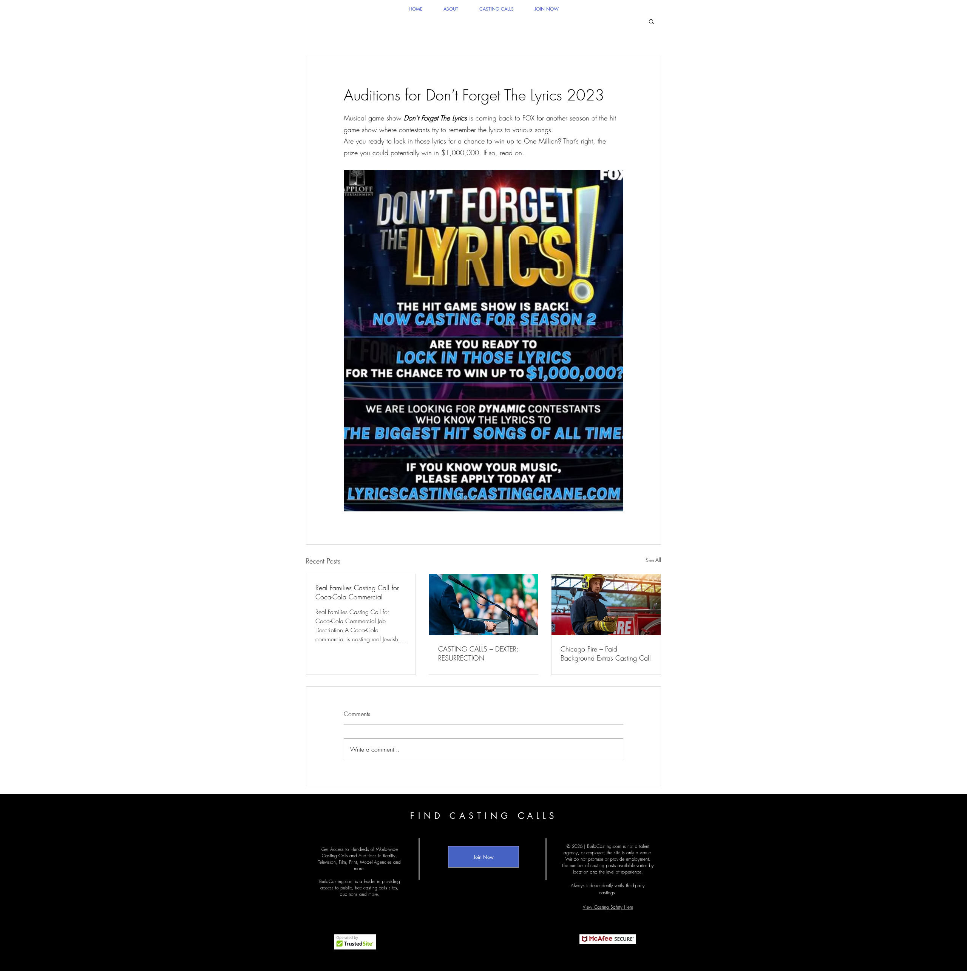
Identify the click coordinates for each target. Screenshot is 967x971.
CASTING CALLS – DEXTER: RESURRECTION (478, 653)
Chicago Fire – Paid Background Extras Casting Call (606, 653)
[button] (651, 21)
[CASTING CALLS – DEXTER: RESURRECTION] (483, 604)
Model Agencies (376, 862)
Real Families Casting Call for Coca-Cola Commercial (357, 592)
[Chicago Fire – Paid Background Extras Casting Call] (606, 604)
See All (653, 559)
